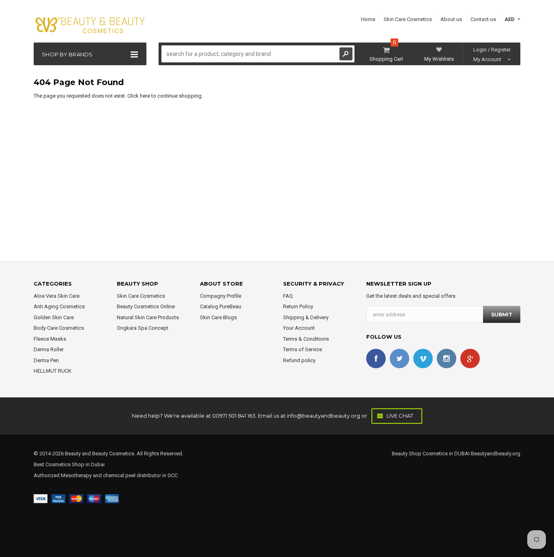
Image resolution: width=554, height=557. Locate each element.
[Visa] (40, 498)
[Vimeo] (423, 358)
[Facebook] (376, 358)
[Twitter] (399, 358)
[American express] (112, 498)
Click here (139, 96)
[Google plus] (470, 358)
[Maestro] (94, 498)
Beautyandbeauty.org (495, 453)
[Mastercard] (76, 498)
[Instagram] (446, 358)
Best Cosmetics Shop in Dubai (69, 464)
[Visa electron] (58, 498)
